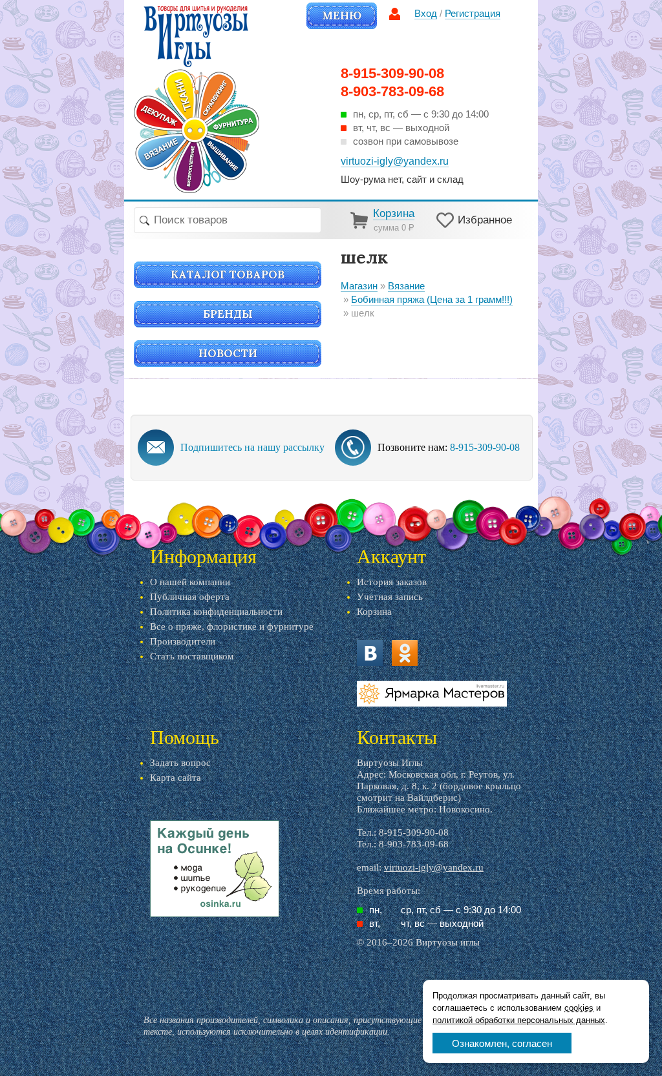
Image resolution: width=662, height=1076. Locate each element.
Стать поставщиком (192, 656)
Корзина (374, 611)
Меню (341, 15)
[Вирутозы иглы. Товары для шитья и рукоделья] (196, 99)
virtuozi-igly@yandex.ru (434, 867)
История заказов (392, 582)
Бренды (228, 314)
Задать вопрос (180, 763)
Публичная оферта (190, 597)
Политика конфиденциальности (216, 611)
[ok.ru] (405, 653)
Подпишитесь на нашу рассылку (252, 447)
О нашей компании (190, 582)
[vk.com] (370, 653)
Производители (182, 641)
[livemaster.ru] (432, 694)
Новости (227, 353)
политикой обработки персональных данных (518, 1020)
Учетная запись (390, 597)
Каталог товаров (227, 274)
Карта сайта (175, 777)
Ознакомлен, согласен (502, 1043)
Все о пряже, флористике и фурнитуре (232, 626)
